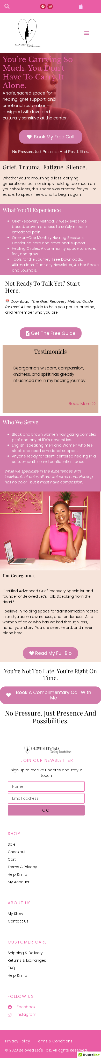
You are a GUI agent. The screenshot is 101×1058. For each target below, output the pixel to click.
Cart (12, 859)
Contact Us (18, 921)
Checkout (17, 851)
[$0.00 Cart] (80, 6)
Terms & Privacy (22, 867)
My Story (15, 913)
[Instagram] (50, 6)
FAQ (11, 968)
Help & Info (17, 874)
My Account (19, 882)
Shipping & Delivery (25, 952)
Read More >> (82, 404)
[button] (87, 33)
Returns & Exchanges (27, 960)
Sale (12, 844)
